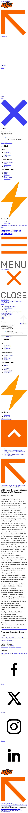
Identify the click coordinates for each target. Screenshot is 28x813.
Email (5, 153)
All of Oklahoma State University (14, 139)
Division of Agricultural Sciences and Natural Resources (14, 637)
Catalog (5, 163)
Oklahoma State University (7, 640)
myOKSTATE (7, 152)
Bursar (5, 173)
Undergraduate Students (9, 306)
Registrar (6, 166)
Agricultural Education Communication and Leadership (14, 629)
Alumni (5, 309)
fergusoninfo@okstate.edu (15, 647)
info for (10, 313)
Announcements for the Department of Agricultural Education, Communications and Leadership (14, 451)
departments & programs (14, 301)
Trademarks (7, 811)
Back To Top (23, 323)
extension (6, 302)
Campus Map (7, 223)
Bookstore (6, 172)
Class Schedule (7, 165)
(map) (12, 645)
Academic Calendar (8, 162)
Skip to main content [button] (5, 1)
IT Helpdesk (6, 175)
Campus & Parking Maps (7, 805)
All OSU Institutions (17, 805)
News (2, 653)
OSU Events (7, 221)
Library (5, 176)
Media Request (23, 653)
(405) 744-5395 (4, 647)
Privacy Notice (14, 810)
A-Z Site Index (8, 143)
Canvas (5, 156)
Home (5, 448)
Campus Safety (14, 809)
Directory (3, 143)
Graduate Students (8, 308)
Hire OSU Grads (7, 806)
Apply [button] (2, 318)
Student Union (7, 179)
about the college (5, 301)
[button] (14, 66)
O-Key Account (7, 155)
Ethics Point (8, 810)
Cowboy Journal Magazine (13, 653)
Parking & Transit (8, 177)
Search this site (4, 133)
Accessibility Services (6, 809)
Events (5, 653)
